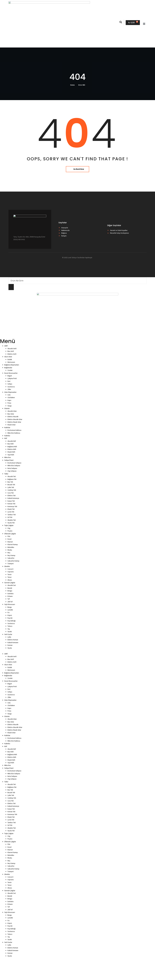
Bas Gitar (11, 414)
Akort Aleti (8, 357)
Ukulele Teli (12, 520)
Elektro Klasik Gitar (14, 422)
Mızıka (10, 550)
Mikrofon (7, 457)
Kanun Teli (11, 501)
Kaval (9, 539)
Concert (10, 569)
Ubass (10, 580)
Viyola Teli (11, 523)
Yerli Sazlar (8, 634)
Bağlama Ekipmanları (11, 365)
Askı (9, 395)
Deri (9, 381)
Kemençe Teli (12, 506)
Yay (9, 629)
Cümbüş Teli (12, 490)
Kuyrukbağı (12, 621)
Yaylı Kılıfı (11, 455)
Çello (9, 637)
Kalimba (7, 436)
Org (9, 528)
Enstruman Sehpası (14, 463)
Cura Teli (11, 493)
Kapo (9, 400)
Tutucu (10, 626)
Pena (9, 403)
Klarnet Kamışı (13, 544)
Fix (8, 612)
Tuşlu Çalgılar (9, 525)
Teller (6, 474)
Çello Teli (11, 487)
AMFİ (6, 346)
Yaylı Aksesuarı (9, 604)
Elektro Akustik (13, 416)
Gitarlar (7, 408)
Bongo (10, 591)
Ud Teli (10, 517)
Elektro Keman (13, 640)
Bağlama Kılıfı (12, 446)
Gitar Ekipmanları (10, 392)
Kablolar (7, 427)
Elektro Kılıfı (12, 449)
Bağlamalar (8, 367)
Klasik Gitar (12, 425)
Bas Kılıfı (11, 444)
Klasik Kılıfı (11, 452)
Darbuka (10, 593)
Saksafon (11, 558)
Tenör (10, 574)
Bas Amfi (11, 351)
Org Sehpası (12, 471)
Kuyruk (10, 618)
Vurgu (10, 406)
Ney (9, 552)
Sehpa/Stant (8, 460)
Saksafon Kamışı (13, 561)
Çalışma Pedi (12, 378)
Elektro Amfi (12, 354)
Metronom (11, 362)
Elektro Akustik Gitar (15, 419)
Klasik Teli (11, 509)
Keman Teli (11, 504)
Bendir (10, 588)
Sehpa (10, 384)
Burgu (10, 607)
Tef (9, 599)
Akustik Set (12, 585)
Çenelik (10, 610)
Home (72, 85)
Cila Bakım (11, 397)
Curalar (10, 370)
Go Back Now (78, 169)
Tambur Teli (12, 514)
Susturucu (11, 387)
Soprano (11, 572)
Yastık (10, 631)
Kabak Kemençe (13, 498)
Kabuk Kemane (13, 642)
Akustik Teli (12, 476)
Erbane (10, 596)
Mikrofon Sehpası (14, 465)
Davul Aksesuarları (11, 373)
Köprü (10, 615)
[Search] (11, 287)
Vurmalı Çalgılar (9, 582)
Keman (10, 645)
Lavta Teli (11, 512)
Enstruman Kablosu (14, 430)
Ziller (9, 389)
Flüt (9, 536)
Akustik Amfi (12, 348)
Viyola (10, 648)
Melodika (11, 547)
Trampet (11, 563)
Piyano (10, 531)
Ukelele (7, 566)
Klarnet (10, 542)
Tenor (10, 577)
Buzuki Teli (11, 484)
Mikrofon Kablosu (14, 433)
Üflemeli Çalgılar (10, 534)
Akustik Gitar (12, 411)
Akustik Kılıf (12, 441)
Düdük (10, 359)
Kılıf (5, 438)
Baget (10, 376)
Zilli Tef (10, 602)
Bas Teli (10, 482)
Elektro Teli (12, 495)
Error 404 (81, 85)
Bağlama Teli (12, 479)
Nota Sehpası (12, 468)
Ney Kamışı (11, 555)
